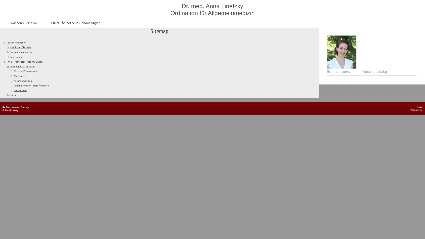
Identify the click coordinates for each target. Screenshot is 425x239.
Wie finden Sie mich (20, 47)
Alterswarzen (20, 76)
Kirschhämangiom (23, 81)
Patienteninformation (21, 52)
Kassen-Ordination (16, 42)
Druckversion (12, 107)
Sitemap (25, 107)
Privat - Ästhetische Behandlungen (24, 61)
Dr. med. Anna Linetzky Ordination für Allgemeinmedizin (212, 9)
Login (420, 107)
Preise (13, 95)
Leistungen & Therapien (22, 66)
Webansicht (417, 110)
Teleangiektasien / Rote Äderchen (31, 85)
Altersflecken (20, 90)
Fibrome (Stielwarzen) (25, 71)
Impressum (16, 57)
